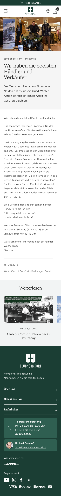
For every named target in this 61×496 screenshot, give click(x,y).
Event (48, 271)
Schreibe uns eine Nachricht (30, 447)
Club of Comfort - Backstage (20, 59)
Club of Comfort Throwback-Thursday (28, 336)
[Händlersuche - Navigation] (48, 11)
